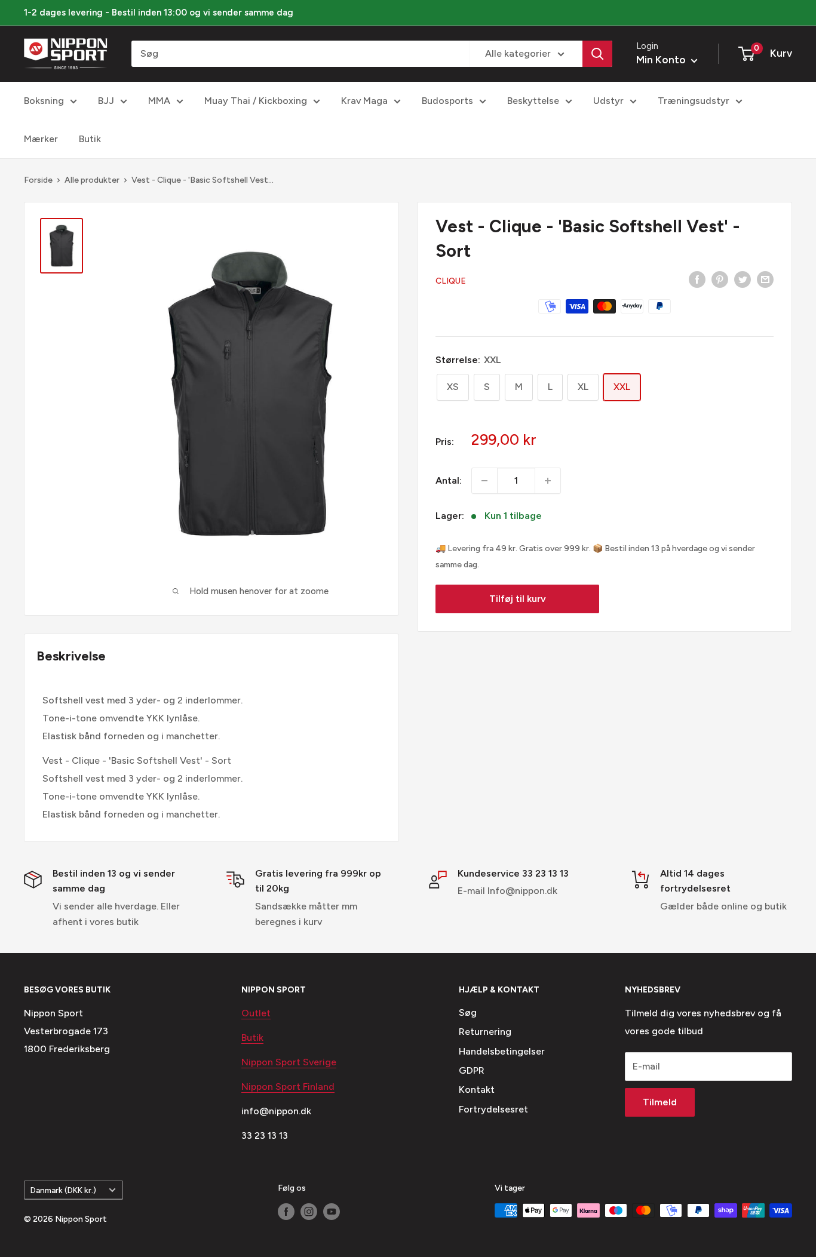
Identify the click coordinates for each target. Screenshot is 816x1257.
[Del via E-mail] (765, 279)
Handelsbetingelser (502, 1051)
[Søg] (597, 54)
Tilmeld (660, 1102)
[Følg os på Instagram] (308, 1211)
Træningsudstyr (693, 100)
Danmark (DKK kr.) (63, 1190)
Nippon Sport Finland (288, 1086)
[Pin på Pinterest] (719, 279)
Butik (90, 139)
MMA (159, 100)
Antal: (448, 480)
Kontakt (477, 1089)
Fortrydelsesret (493, 1109)
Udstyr (608, 100)
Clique (450, 281)
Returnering (485, 1031)
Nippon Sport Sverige (288, 1062)
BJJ (106, 100)
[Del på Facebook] (697, 279)
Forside (38, 180)
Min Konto (662, 60)
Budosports (447, 100)
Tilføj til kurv (517, 598)
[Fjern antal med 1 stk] (484, 480)
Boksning (44, 100)
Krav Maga (364, 100)
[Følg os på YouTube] (331, 1211)
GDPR (471, 1070)
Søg (468, 1012)
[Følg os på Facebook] (286, 1211)
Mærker (41, 139)
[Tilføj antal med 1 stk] (547, 480)
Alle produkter (92, 180)
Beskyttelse (533, 100)
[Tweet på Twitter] (742, 279)
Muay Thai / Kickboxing (255, 100)
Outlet (256, 1013)
